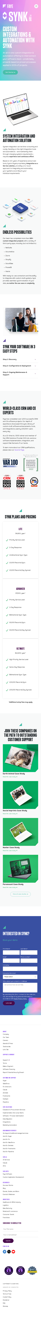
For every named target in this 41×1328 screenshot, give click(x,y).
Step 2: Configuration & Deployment (17, 366)
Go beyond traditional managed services (15, 1133)
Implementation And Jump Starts (13, 1113)
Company (6, 1034)
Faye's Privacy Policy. (20, 998)
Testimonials (6, 1046)
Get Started (9, 72)
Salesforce (6, 1083)
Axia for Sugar (7, 1136)
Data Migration (7, 1119)
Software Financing (9, 1069)
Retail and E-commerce (10, 1211)
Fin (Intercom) (7, 1086)
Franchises (6, 1217)
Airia (4, 1166)
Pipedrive (6, 1102)
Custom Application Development (13, 1177)
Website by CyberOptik (10, 1287)
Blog (4, 1188)
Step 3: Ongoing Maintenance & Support (15, 374)
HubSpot (5, 1099)
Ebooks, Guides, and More (11, 1191)
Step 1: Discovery (9, 359)
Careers (5, 1040)
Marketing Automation (10, 1125)
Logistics (5, 1205)
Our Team (6, 1037)
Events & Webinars (9, 1194)
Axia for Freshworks (9, 1148)
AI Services (6, 1160)
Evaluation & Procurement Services (14, 1109)
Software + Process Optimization (13, 1116)
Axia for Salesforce (9, 1142)
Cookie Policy (7, 1297)
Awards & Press (8, 1043)
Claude (5, 1089)
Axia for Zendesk (8, 1145)
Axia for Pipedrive (8, 1151)
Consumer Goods (8, 1214)
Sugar (4, 1080)
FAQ (4, 1303)
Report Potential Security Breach (13, 1072)
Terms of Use (7, 1294)
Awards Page (19, 450)
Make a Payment (8, 1066)
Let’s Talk (5, 1049)
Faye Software (7, 1174)
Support (5, 1060)
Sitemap (5, 1306)
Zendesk (5, 1093)
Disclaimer (6, 1300)
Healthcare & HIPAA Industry (12, 1202)
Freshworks (6, 1096)
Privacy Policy (7, 1291)
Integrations (6, 1122)
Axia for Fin (6, 1139)
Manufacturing (7, 1208)
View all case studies (20, 894)
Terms (5, 1063)
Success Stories (8, 1185)
